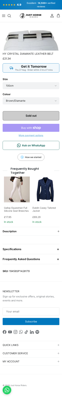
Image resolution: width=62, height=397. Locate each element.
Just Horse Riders (18, 385)
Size (5, 79)
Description (10, 231)
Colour (7, 94)
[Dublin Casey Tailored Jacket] (45, 189)
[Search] (11, 15)
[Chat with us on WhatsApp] (7, 390)
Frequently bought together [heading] (25, 171)
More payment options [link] (31, 135)
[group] (17, 200)
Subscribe (31, 321)
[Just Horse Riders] (31, 16)
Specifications (12, 249)
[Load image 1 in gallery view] (31, 36)
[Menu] (3, 15)
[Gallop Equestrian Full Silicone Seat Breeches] (17, 189)
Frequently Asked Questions (21, 259)
